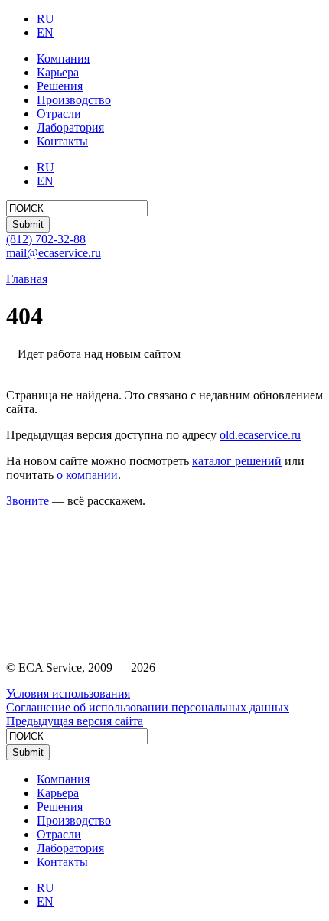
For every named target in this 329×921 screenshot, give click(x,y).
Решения (60, 86)
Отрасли (59, 113)
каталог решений (237, 460)
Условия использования (68, 693)
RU (45, 18)
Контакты (62, 141)
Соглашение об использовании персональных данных (147, 707)
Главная (26, 278)
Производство (74, 99)
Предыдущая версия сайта (74, 720)
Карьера (58, 72)
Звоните (27, 500)
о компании (87, 474)
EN (45, 32)
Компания (63, 58)
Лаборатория (70, 127)
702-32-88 (46, 239)
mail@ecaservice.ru (53, 252)
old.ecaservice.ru (260, 434)
